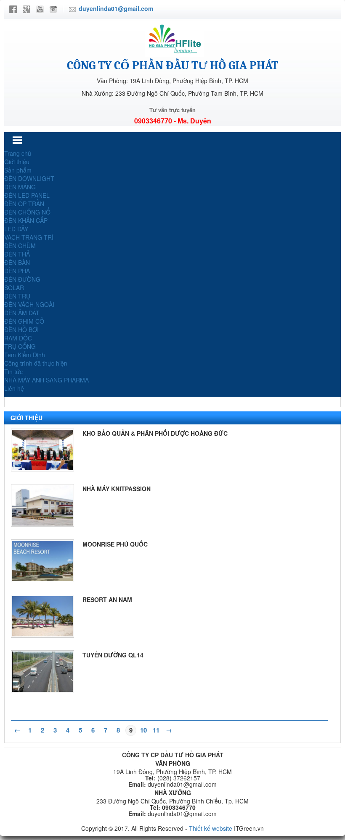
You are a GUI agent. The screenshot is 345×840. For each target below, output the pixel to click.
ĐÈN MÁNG (20, 187)
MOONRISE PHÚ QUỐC (115, 544)
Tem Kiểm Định (24, 355)
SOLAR (14, 287)
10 (143, 730)
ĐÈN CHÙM (20, 245)
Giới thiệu (16, 161)
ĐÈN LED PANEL (27, 195)
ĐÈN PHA (17, 271)
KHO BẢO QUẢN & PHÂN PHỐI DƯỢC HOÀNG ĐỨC (155, 433)
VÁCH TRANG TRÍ (28, 237)
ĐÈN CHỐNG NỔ (27, 212)
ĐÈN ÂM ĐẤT (22, 313)
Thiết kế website (210, 828)
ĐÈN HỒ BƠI (21, 329)
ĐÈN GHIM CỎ (24, 321)
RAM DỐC (18, 338)
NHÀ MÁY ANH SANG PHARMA (46, 380)
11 (156, 730)
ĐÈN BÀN (17, 262)
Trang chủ (17, 153)
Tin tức (13, 371)
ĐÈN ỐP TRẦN (24, 203)
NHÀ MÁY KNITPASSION (116, 488)
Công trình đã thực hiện (35, 363)
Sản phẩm (18, 170)
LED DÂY (16, 229)
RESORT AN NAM (107, 599)
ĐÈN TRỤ (17, 296)
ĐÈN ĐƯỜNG (22, 279)
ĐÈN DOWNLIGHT (29, 178)
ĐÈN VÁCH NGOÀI (29, 304)
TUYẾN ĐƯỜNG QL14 (112, 655)
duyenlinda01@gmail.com (116, 8)
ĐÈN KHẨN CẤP (26, 220)
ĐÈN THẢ (17, 254)
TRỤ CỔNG (20, 346)
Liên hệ (14, 388)
